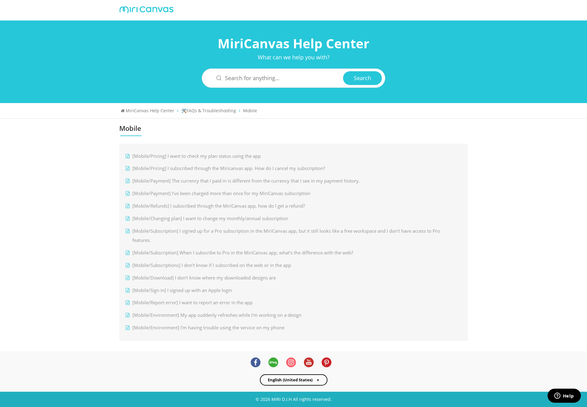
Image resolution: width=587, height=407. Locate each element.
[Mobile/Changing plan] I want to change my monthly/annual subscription (210, 218)
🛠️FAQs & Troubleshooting (208, 110)
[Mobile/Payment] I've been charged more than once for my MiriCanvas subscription (221, 193)
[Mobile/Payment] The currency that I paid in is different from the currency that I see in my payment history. (246, 181)
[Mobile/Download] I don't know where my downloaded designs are (204, 278)
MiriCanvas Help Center (293, 43)
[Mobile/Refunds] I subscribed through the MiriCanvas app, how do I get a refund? (218, 206)
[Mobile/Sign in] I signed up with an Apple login (182, 290)
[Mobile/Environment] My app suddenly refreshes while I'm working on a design (216, 315)
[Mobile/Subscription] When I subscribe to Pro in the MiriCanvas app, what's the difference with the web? (242, 253)
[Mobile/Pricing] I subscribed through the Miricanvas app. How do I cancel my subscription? (228, 168)
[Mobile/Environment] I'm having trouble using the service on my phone (208, 327)
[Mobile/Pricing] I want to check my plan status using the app (196, 156)
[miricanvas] (146, 9)
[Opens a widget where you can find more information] (564, 396)
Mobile (250, 110)
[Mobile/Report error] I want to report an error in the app (192, 302)
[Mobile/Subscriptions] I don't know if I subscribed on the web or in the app (211, 265)
